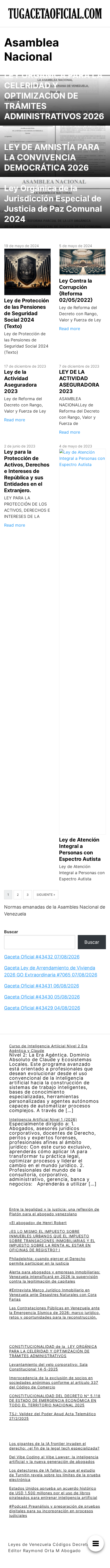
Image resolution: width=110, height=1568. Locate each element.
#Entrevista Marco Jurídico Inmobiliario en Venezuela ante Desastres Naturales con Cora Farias (53, 1294)
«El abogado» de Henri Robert (38, 1222)
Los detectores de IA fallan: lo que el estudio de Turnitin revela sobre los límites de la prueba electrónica (55, 1475)
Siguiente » (46, 895)
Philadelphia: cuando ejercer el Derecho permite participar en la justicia (47, 1260)
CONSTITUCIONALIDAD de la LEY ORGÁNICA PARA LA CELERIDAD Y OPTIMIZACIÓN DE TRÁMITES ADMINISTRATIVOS (53, 1351)
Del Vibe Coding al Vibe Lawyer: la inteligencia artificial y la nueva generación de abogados (53, 1459)
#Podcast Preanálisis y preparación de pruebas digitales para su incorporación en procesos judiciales (54, 1511)
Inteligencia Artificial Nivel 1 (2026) (43, 1119)
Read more (69, 328)
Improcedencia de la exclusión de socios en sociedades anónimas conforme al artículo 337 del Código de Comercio (53, 1382)
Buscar (11, 931)
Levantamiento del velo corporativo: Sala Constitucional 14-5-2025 (48, 1366)
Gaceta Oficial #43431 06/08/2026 (41, 985)
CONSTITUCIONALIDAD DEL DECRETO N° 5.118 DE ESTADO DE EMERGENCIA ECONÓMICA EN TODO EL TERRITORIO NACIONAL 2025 (55, 1400)
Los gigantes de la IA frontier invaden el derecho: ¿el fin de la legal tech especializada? (54, 1445)
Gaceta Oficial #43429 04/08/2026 (42, 1008)
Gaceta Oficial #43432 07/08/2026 (42, 956)
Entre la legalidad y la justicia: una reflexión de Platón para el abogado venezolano (54, 1211)
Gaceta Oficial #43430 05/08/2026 (42, 997)
